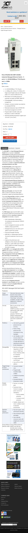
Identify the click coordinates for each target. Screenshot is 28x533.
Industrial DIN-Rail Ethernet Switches (8, 28)
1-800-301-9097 (20, 17)
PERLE (5, 83)
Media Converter (18, 488)
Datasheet (18, 148)
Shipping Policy (4, 501)
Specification (12, 148)
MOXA (16, 484)
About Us (3, 497)
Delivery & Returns (5, 486)
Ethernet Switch (18, 486)
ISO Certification (5, 505)
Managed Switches (21, 28)
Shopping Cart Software (22, 528)
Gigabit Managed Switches (6, 30)
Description (4, 148)
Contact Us (3, 503)
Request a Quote (5, 488)
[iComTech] (6, 10)
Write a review (5, 86)
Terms (2, 499)
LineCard (3, 490)
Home (2, 26)
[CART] (9, 21)
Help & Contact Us (5, 484)
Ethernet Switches (8, 26)
